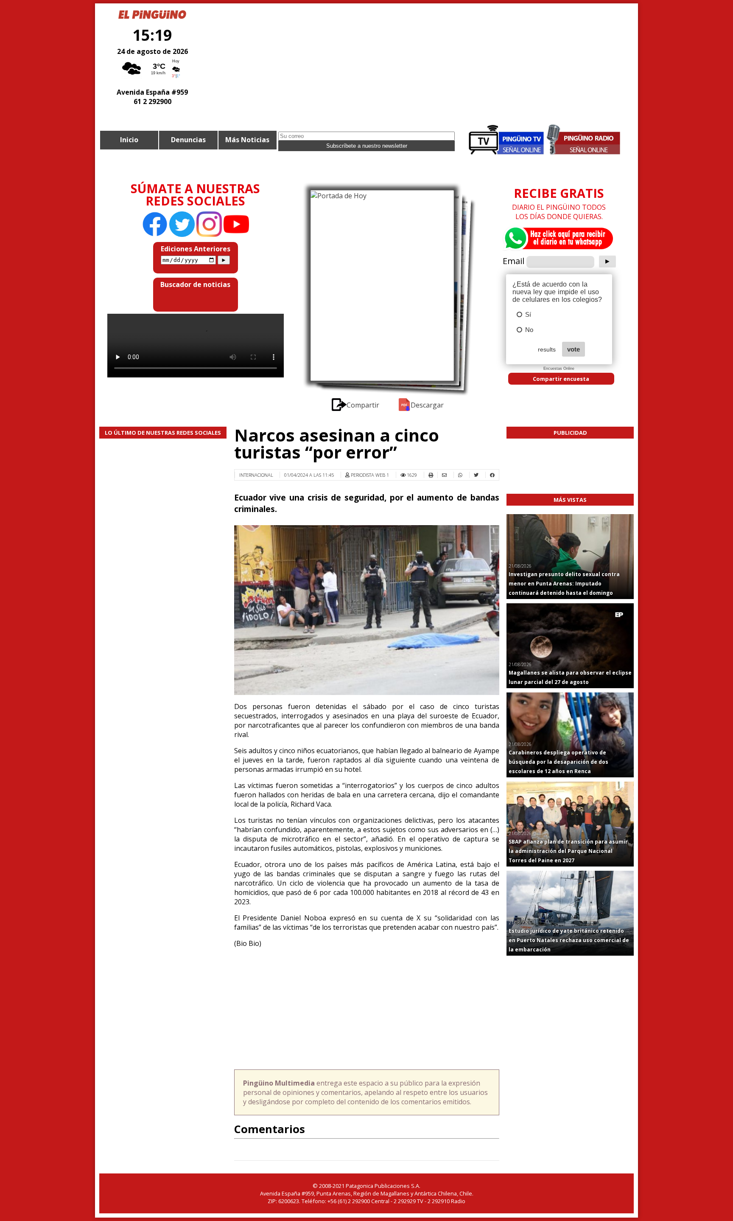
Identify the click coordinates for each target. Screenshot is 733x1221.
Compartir (363, 405)
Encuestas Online (558, 368)
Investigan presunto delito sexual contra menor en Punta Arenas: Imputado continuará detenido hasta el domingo (564, 583)
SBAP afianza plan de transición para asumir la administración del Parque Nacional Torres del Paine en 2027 (568, 851)
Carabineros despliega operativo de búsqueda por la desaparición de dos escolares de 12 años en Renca (558, 762)
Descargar (427, 405)
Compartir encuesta (561, 379)
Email (513, 261)
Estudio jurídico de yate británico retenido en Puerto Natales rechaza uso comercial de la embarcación (569, 940)
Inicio (129, 139)
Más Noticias (247, 139)
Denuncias (188, 139)
